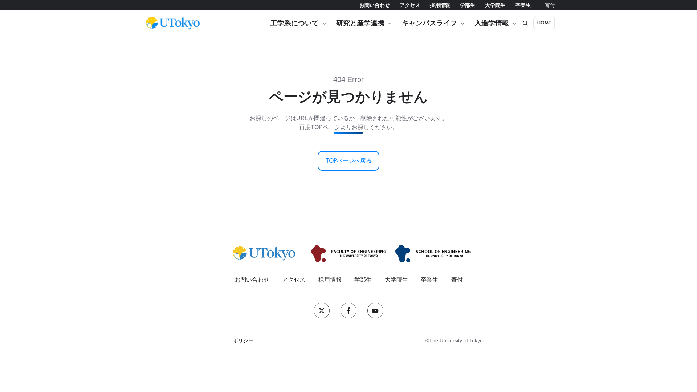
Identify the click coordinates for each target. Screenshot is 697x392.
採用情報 (440, 5)
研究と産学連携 (360, 23)
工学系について (294, 23)
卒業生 (523, 5)
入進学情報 (491, 23)
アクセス (410, 5)
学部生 (467, 5)
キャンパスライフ (429, 23)
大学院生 (495, 5)
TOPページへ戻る (349, 160)
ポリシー (243, 340)
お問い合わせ (374, 5)
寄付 (550, 5)
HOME (544, 22)
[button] (525, 23)
